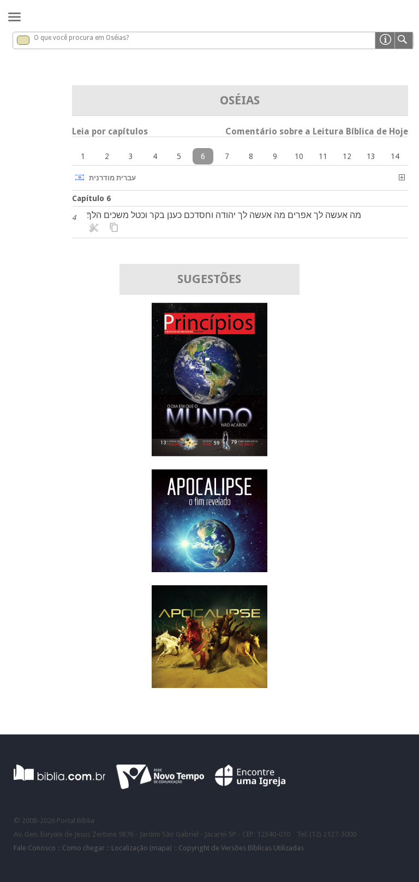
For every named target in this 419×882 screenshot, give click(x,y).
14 (395, 156)
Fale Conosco (35, 848)
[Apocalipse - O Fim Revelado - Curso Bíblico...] (209, 569)
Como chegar (83, 848)
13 (371, 156)
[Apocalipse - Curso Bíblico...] (209, 685)
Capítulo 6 (91, 198)
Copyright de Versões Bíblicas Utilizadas (241, 848)
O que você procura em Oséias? (81, 38)
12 (347, 156)
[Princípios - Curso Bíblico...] (209, 453)
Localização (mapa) (141, 848)
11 (323, 156)
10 (299, 156)
